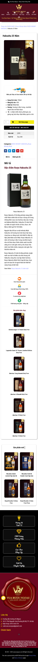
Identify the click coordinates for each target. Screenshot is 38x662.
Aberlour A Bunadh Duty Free (19, 394)
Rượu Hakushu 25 (10, 215)
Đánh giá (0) (16, 157)
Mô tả (7, 157)
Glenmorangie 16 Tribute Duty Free (19, 330)
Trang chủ (3, 26)
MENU (3, 14)
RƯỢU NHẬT (11, 26)
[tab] (7, 157)
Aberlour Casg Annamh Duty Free (19, 373)
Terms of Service (18, 658)
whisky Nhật (25, 230)
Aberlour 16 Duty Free (19, 436)
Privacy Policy (32, 655)
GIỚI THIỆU (21, 14)
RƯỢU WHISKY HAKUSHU (19, 144)
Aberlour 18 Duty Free (19, 415)
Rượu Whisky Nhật (21, 26)
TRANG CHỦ (14, 14)
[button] (19, 128)
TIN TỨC (28, 14)
